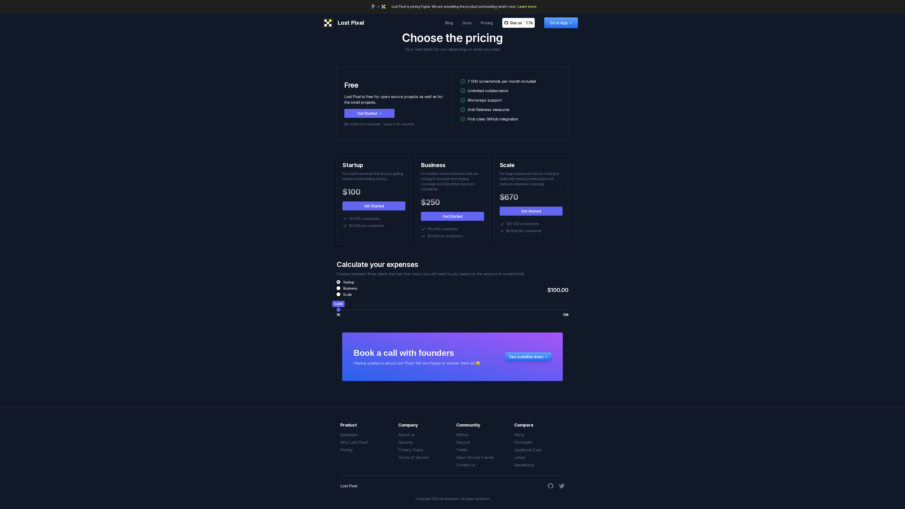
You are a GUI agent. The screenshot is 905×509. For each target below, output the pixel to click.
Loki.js (519, 457)
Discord (463, 442)
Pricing (487, 23)
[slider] (338, 310)
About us (406, 434)
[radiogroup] (347, 288)
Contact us (465, 465)
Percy (519, 434)
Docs (467, 23)
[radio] (338, 282)
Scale (347, 294)
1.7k (529, 23)
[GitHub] (550, 486)
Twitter (462, 449)
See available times (528, 356)
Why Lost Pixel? (354, 442)
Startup (348, 282)
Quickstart (349, 434)
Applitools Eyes (527, 449)
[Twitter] (562, 486)
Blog (449, 23)
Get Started (369, 113)
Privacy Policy (410, 449)
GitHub (462, 434)
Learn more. (527, 6)
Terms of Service (413, 457)
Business (350, 288)
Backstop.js (524, 465)
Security (405, 442)
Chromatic (523, 442)
